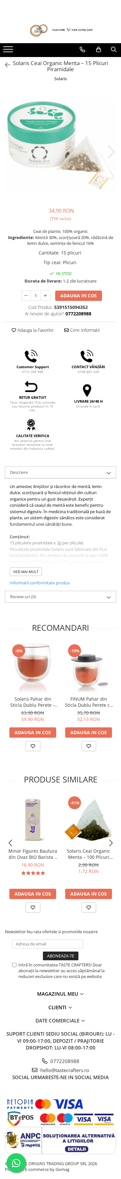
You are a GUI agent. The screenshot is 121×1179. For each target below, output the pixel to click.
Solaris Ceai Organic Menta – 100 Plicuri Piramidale (88, 854)
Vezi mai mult (25, 571)
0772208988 (64, 1061)
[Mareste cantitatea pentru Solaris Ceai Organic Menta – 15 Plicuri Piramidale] (45, 296)
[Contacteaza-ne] (82, 49)
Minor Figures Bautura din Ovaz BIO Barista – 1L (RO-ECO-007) (32, 854)
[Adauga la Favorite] (32, 746)
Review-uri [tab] (23, 596)
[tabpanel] (60, 145)
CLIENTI (58, 1007)
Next (111, 151)
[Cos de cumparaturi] (99, 49)
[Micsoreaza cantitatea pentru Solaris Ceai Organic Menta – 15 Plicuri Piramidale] (26, 296)
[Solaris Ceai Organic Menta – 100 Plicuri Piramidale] (88, 820)
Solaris (60, 78)
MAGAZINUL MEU (58, 994)
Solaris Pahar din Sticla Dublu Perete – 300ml (32, 702)
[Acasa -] (60, 30)
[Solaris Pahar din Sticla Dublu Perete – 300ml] (32, 668)
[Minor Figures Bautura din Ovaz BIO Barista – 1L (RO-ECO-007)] (32, 820)
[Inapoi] (5, 65)
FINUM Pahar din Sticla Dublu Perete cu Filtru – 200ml (89, 702)
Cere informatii (84, 330)
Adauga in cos (78, 295)
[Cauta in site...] (113, 49)
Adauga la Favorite (35, 330)
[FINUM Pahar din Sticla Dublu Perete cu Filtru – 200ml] (88, 668)
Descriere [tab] (19, 472)
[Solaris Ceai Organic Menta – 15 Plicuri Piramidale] (60, 145)
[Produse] (9, 51)
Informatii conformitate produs (40, 583)
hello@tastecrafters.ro (64, 1070)
